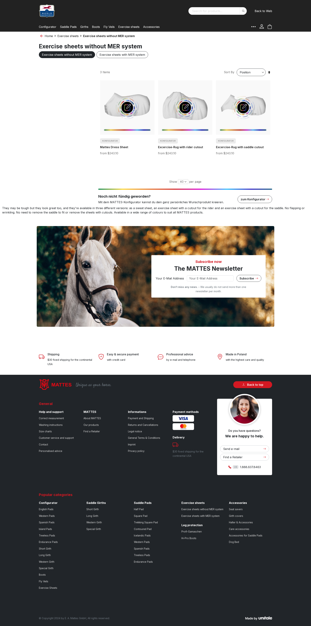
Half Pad (139, 509)
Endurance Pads (48, 542)
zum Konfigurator (253, 199)
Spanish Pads (47, 522)
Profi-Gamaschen (191, 531)
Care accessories (239, 529)
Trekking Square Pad (146, 522)
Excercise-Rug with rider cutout (180, 147)
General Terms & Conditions (144, 437)
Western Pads (47, 516)
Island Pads (45, 529)
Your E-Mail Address (170, 278)
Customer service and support (56, 437)
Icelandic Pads (142, 535)
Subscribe (247, 278)
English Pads (46, 509)
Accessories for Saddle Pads (245, 535)
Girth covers (236, 516)
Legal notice (135, 431)
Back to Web (263, 11)
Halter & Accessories (241, 522)
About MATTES (92, 418)
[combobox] (217, 11)
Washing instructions (51, 425)
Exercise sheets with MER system (122, 54)
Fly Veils (43, 581)
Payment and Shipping (141, 418)
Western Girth (46, 561)
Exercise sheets (68, 36)
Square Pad (140, 516)
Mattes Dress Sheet (114, 147)
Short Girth (45, 548)
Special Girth (46, 568)
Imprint (132, 444)
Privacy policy (136, 451)
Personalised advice (50, 451)
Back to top (254, 384)
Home (49, 36)
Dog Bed (234, 542)
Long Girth (45, 555)
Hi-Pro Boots (188, 538)
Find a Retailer (92, 431)
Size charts (45, 431)
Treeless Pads (47, 535)
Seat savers (236, 509)
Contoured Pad (143, 529)
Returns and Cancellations (143, 425)
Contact (43, 444)
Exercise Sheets (48, 587)
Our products (91, 425)
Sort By (229, 72)
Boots (42, 574)
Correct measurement (51, 418)
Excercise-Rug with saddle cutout (240, 147)
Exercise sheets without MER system (67, 54)
